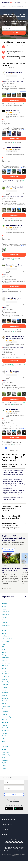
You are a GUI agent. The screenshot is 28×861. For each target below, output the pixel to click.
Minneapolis (5, 676)
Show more (23, 91)
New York (5, 693)
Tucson (4, 606)
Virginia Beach (6, 763)
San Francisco (6, 625)
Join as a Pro (17, 2)
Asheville (4, 695)
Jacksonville (5, 641)
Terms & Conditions (23, 850)
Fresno (4, 609)
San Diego (5, 622)
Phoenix (4, 603)
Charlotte (5, 698)
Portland (4, 720)
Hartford (4, 633)
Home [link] (3, 6)
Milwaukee (5, 771)
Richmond (5, 760)
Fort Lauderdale (7, 639)
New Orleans (6, 663)
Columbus (5, 714)
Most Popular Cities (7, 778)
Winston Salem (6, 706)
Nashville (4, 736)
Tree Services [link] (19, 6)
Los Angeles (5, 614)
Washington (5, 636)
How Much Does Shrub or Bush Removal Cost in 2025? (11, 570)
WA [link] (7, 6)
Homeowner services (8, 819)
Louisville (4, 660)
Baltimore (5, 666)
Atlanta (4, 652)
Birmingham (5, 601)
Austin (4, 738)
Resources (5, 829)
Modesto (4, 617)
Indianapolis (5, 657)
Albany (4, 690)
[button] (4, 95)
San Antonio (5, 752)
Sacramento (5, 620)
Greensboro (5, 701)
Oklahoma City (6, 717)
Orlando (4, 647)
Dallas (3, 741)
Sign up (14, 794)
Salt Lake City (6, 755)
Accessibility (21, 848)
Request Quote (14, 100)
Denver (4, 630)
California (10, 848)
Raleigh (4, 703)
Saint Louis (5, 684)
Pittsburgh (5, 728)
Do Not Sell (15, 848)
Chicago (4, 655)
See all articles (8, 550)
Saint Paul (5, 679)
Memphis (4, 733)
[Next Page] (25, 448)
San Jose (4, 628)
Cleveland (5, 711)
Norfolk (4, 757)
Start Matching (14, 33)
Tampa (4, 649)
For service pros (7, 824)
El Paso (4, 744)
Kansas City (5, 682)
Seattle (4, 765)
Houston (4, 749)
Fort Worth (5, 747)
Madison (4, 768)
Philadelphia (5, 725)
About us (4, 834)
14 (22, 448)
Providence (5, 730)
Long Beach (5, 612)
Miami (3, 644)
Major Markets (8, 596)
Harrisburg (5, 722)
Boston (4, 668)
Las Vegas (5, 687)
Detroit (4, 671)
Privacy (5, 848)
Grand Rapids (6, 674)
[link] (14, 75)
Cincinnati (5, 709)
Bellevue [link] (12, 6)
